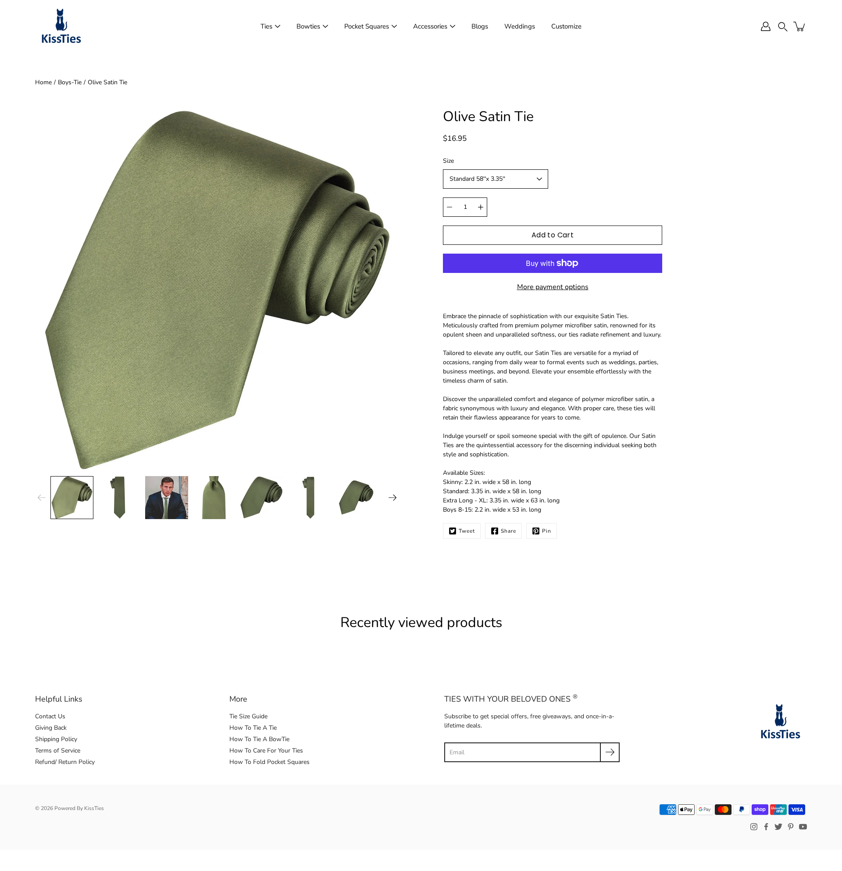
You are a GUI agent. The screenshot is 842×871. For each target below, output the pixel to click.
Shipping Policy (56, 739)
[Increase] (480, 207)
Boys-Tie (70, 82)
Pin (546, 530)
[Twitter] (778, 826)
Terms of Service (57, 750)
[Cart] (800, 26)
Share (508, 530)
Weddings (519, 26)
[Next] (392, 497)
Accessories (430, 26)
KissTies (94, 808)
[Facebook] (766, 826)
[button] (783, 26)
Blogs (479, 26)
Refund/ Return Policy (65, 762)
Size (448, 161)
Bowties (308, 26)
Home (43, 82)
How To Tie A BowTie (259, 739)
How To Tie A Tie (253, 728)
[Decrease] (449, 207)
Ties (266, 26)
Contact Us (50, 716)
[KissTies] (61, 26)
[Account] (766, 26)
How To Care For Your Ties (266, 750)
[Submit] (610, 752)
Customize (566, 26)
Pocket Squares (366, 26)
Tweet (467, 530)
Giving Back (51, 728)
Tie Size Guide (248, 716)
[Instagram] (754, 826)
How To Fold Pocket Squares (269, 762)
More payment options (553, 287)
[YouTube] (803, 826)
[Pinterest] (791, 826)
